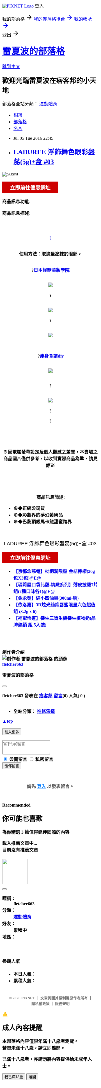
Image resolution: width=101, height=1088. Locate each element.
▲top (7, 721)
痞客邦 (45, 695)
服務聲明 (62, 1004)
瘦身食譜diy (52, 356)
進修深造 (46, 711)
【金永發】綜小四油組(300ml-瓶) (46, 598)
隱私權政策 (40, 1004)
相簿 (17, 115)
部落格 (20, 121)
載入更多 (11, 732)
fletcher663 (12, 664)
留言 (58, 695)
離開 (32, 1077)
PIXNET (28, 998)
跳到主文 (11, 66)
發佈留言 (11, 766)
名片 (17, 128)
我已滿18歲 (13, 1077)
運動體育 (48, 104)
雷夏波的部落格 (33, 51)
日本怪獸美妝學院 (52, 270)
